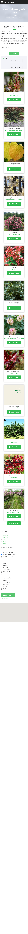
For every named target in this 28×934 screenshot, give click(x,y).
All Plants (5, 535)
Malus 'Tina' (14, 442)
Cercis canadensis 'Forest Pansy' (14, 130)
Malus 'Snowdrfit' (14, 408)
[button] (14, 611)
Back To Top (15, 523)
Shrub (4, 541)
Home (9, 15)
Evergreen (6, 537)
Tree (4, 543)
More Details (15, 99)
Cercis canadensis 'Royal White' (14, 199)
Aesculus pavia (14, 95)
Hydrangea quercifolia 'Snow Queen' (14, 338)
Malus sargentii (14, 477)
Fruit (4, 539)
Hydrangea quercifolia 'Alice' (14, 303)
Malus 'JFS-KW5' (14, 373)
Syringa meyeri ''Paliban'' (14, 512)
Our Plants (16, 15)
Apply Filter (9, 595)
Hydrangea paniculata (14, 234)
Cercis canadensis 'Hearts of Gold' (14, 165)
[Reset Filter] (4, 598)
